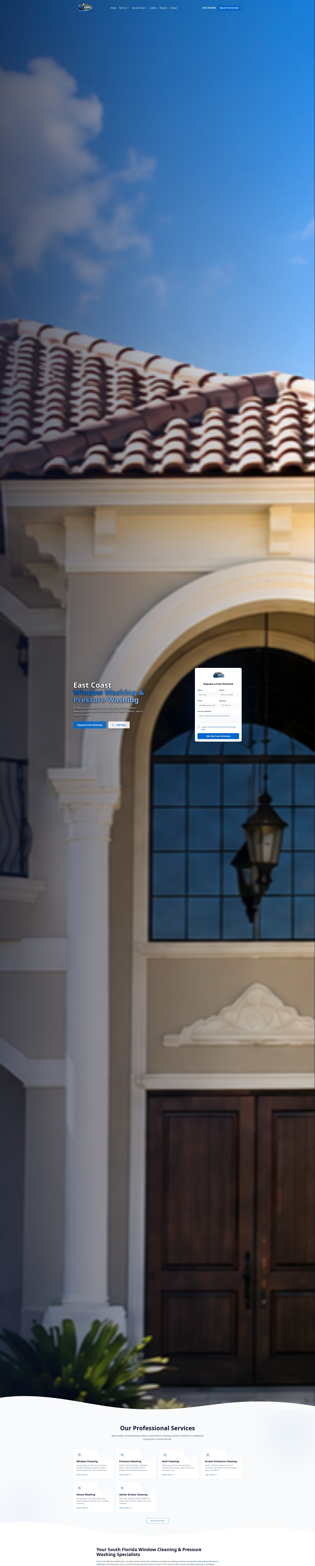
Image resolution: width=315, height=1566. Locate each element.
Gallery (153, 8)
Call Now (121, 724)
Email (199, 701)
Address (222, 701)
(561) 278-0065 (209, 8)
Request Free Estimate (229, 8)
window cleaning (197, 1561)
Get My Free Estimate (218, 736)
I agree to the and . (218, 728)
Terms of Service (219, 727)
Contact (173, 8)
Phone (221, 690)
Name (199, 690)
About (113, 8)
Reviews (163, 8)
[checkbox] (198, 727)
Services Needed (204, 711)
